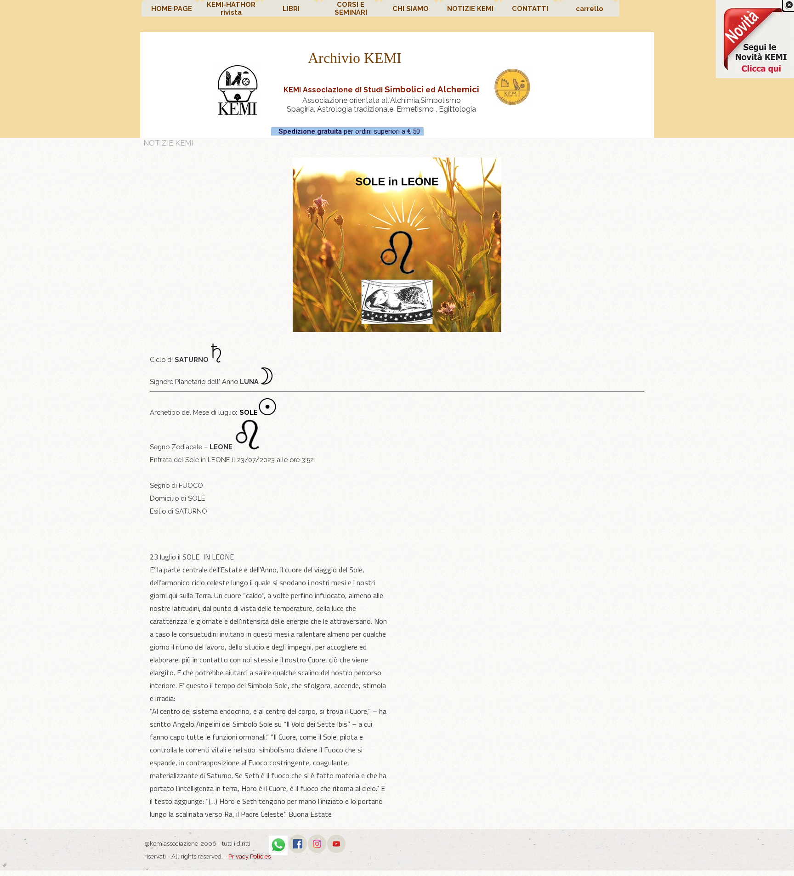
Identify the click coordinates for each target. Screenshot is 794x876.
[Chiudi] (789, 5)
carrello (589, 8)
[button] (278, 841)
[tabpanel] (381, 98)
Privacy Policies (249, 856)
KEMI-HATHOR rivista (231, 8)
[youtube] (336, 844)
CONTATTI (530, 8)
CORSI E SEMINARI (351, 8)
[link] (755, 39)
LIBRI (291, 8)
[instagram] (317, 844)
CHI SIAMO (410, 8)
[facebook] (298, 844)
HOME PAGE (171, 8)
